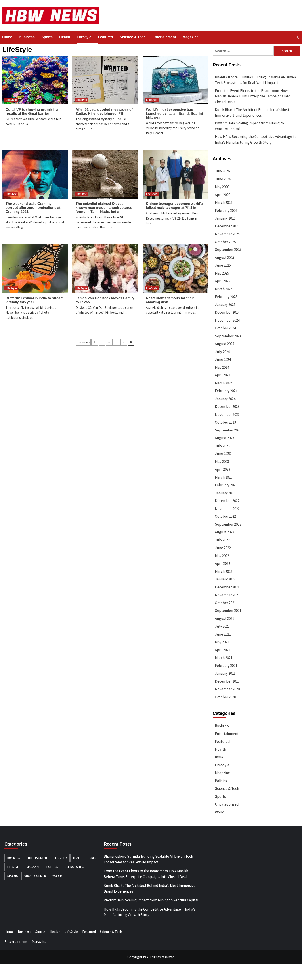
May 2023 (222, 461)
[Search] (297, 37)
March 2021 (223, 657)
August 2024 (224, 343)
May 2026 (222, 186)
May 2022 (222, 555)
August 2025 (224, 257)
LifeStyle (84, 37)
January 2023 (225, 493)
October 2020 (225, 697)
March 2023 (223, 477)
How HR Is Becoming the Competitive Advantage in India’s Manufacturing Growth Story (255, 139)
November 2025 (227, 233)
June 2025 (223, 265)
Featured (105, 37)
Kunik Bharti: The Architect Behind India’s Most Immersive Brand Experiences (252, 112)
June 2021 (223, 634)
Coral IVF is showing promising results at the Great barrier (32, 111)
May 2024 (222, 367)
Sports (47, 37)
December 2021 (227, 587)
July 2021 (222, 626)
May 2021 (222, 641)
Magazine (191, 37)
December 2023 (227, 406)
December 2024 (227, 312)
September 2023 (228, 430)
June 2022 (223, 547)
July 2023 (222, 445)
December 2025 (227, 226)
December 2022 (227, 500)
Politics (221, 780)
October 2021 (225, 602)
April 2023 (222, 469)
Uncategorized (227, 804)
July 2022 (222, 540)
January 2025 (225, 304)
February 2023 (226, 485)
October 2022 (225, 516)
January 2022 (225, 579)
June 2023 (223, 453)
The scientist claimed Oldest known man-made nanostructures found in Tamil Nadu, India (104, 208)
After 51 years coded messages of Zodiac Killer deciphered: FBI (104, 111)
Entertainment (164, 37)
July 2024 (222, 351)
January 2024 (225, 398)
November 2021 (227, 594)
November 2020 (227, 689)
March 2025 (223, 288)
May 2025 (222, 273)
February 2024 (226, 390)
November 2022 (227, 508)
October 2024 (225, 328)
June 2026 (223, 179)
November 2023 (227, 414)
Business (27, 37)
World (219, 812)
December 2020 (227, 681)
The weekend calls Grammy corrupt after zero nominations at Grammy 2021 (33, 208)
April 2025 (222, 281)
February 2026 (226, 210)
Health (64, 37)
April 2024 (222, 375)
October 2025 (225, 241)
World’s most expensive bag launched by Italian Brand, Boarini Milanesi (174, 113)
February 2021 (226, 665)
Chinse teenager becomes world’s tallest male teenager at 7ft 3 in (174, 206)
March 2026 (223, 202)
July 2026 (222, 171)
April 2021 (222, 649)
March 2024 (223, 383)
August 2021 (224, 618)
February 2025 (226, 296)
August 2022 (224, 532)
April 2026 (222, 194)
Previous (83, 342)
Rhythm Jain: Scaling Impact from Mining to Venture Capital (249, 126)
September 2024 (228, 336)
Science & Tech (133, 37)
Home (7, 37)
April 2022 (222, 563)
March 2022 (223, 571)
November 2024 (227, 320)
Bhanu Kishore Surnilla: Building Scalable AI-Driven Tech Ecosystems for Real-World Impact (255, 80)
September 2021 (228, 610)
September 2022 (228, 524)
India (219, 757)
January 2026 (225, 218)
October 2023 (225, 422)
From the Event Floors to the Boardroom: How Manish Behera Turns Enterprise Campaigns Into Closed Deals (252, 96)
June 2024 (223, 359)
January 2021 (225, 673)
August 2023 (224, 437)
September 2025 (228, 249)
